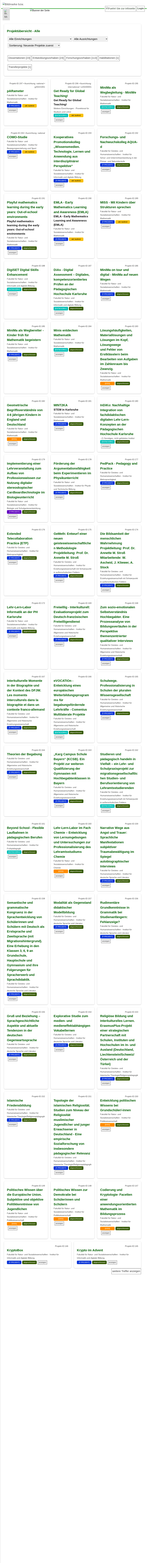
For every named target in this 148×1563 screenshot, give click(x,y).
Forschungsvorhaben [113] (81, 57)
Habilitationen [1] (109, 57)
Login (140, 8)
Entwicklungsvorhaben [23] (48, 57)
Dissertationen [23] (19, 57)
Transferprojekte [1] (20, 67)
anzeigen (12, 110)
